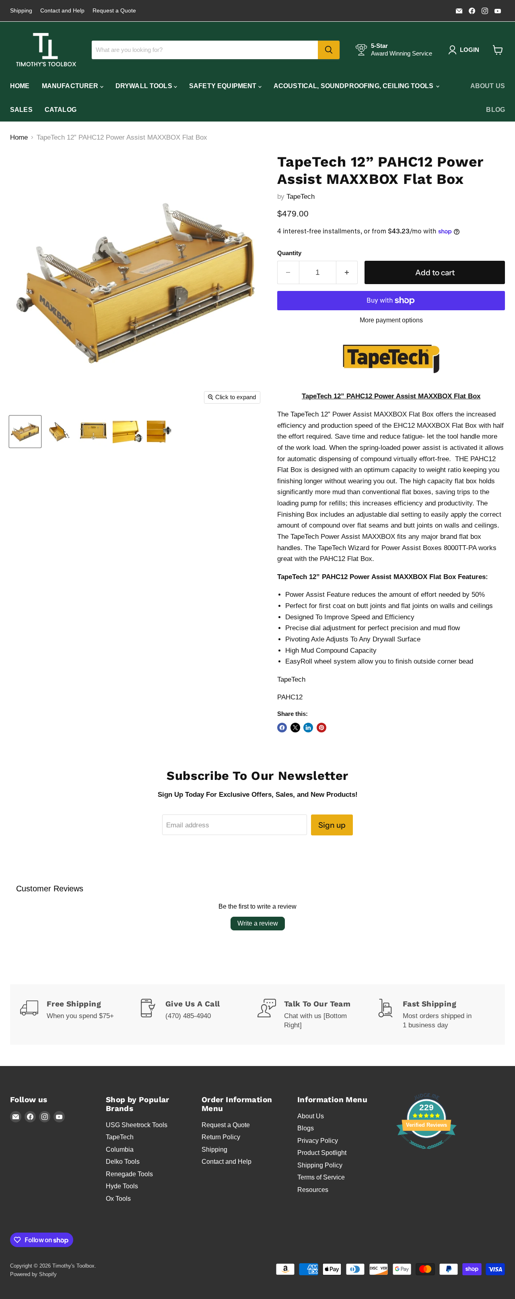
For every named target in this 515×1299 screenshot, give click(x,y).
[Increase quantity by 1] (347, 272)
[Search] (329, 50)
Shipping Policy (319, 1165)
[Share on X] (295, 727)
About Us (487, 85)
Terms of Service (321, 1177)
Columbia (120, 1149)
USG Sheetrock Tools (136, 1125)
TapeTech (300, 196)
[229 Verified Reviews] (426, 1153)
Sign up (332, 825)
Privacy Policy (317, 1140)
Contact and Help (62, 11)
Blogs (305, 1128)
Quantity (289, 253)
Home (20, 85)
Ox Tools (118, 1198)
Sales (21, 109)
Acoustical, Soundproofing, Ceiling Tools (354, 85)
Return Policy (221, 1137)
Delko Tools (123, 1161)
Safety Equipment (223, 85)
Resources (312, 1189)
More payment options (391, 320)
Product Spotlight (321, 1152)
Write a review (257, 923)
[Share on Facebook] (282, 727)
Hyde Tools (122, 1186)
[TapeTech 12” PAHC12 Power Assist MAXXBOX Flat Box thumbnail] (25, 431)
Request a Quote (114, 11)
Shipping (21, 11)
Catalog (60, 109)
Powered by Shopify (33, 1274)
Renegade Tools (129, 1174)
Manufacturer (71, 85)
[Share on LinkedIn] (308, 727)
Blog (495, 109)
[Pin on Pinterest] (321, 727)
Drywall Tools (144, 85)
